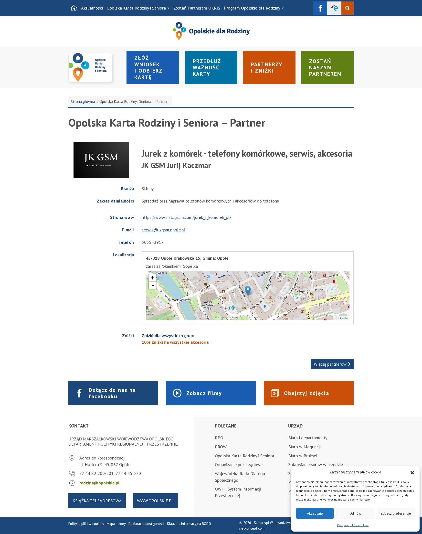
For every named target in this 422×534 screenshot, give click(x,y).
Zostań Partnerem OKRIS (196, 8)
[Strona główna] (73, 8)
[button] (412, 472)
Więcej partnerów (331, 364)
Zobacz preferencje (395, 513)
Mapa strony (116, 523)
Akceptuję (315, 513)
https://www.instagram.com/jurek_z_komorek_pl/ (186, 217)
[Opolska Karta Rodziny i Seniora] (94, 67)
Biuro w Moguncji (304, 446)
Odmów (355, 513)
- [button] (152, 285)
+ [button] (152, 278)
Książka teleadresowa (97, 500)
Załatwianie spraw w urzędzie (315, 464)
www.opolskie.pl (155, 500)
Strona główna (83, 101)
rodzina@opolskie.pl (99, 483)
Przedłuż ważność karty (207, 67)
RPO (219, 437)
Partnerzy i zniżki (267, 67)
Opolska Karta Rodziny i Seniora (136, 8)
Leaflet (344, 318)
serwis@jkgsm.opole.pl (163, 230)
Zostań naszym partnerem (325, 67)
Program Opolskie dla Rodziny (252, 8)
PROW (221, 446)
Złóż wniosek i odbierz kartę (148, 67)
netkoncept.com (251, 528)
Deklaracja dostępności (146, 523)
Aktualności (92, 8)
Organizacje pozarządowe (239, 464)
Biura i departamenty (307, 437)
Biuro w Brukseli (303, 456)
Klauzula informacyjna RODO (189, 523)
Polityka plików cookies (353, 525)
